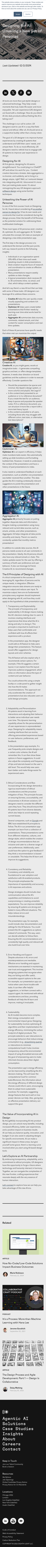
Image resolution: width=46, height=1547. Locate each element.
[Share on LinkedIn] (5, 93)
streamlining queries (33, 1042)
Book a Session (8, 1467)
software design (9, 191)
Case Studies (18, 1429)
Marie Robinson (17, 1273)
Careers (11, 1444)
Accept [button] (18, 14)
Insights (12, 1434)
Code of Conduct (9, 1530)
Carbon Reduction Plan (11, 1540)
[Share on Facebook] (21, 93)
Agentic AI (15, 1419)
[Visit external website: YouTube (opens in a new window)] (13, 1521)
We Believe (6, 1477)
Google (35, 821)
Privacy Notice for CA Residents (14, 1485)
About (8, 1439)
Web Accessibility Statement (13, 1533)
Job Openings (7, 1480)
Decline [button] (27, 14)
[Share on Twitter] (13, 93)
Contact (11, 1449)
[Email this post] (29, 93)
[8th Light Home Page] (5, 1412)
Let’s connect (8, 1185)
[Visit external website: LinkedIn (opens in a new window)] (5, 1521)
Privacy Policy (7, 1537)
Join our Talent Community (12, 1464)
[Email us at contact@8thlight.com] (21, 1521)
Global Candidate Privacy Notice (14, 1482)
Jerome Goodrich (17, 1329)
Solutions (14, 1424)
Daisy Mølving (16, 1388)
